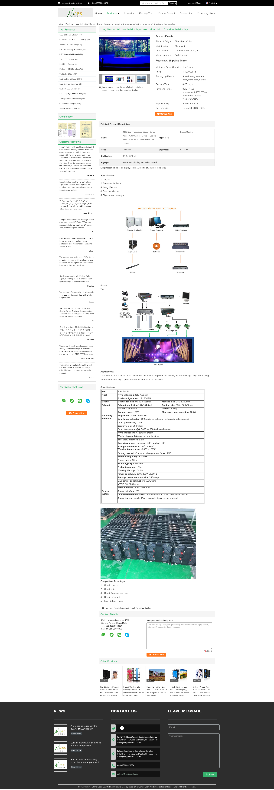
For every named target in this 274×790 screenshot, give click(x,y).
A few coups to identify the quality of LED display (84, 727)
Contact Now (166, 114)
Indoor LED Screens (68, 44)
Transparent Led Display (70, 98)
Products (112, 13)
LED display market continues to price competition (86, 744)
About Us (129, 13)
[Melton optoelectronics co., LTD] (75, 12)
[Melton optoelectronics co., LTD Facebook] (122, 727)
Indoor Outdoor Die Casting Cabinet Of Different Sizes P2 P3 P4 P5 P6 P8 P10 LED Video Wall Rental (133, 692)
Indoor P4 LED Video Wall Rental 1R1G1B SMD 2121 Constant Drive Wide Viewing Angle (202, 692)
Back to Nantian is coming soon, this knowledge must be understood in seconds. (86, 761)
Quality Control (166, 13)
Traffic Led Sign (66, 74)
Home (98, 13)
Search (172, 3)
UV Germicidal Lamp (68, 108)
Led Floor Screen (66, 64)
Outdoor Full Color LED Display (72, 39)
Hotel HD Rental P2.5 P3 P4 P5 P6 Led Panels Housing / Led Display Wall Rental (157, 691)
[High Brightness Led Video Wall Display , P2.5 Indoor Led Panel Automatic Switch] (180, 675)
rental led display (143, 608)
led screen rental (127, 608)
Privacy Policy (84, 787)
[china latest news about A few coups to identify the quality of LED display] (60, 731)
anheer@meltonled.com (72, 3)
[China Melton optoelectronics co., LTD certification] (67, 129)
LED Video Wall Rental (85, 24)
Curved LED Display (68, 103)
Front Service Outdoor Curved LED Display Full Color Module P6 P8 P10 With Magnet (109, 691)
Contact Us (186, 13)
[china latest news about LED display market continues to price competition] (60, 748)
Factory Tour (146, 13)
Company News (206, 13)
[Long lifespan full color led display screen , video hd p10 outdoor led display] (124, 53)
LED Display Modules (68, 84)
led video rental (112, 608)
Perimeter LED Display (69, 69)
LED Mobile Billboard (68, 79)
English (212, 3)
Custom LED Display (68, 89)
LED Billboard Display (68, 35)
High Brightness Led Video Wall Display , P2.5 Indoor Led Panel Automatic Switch (179, 691)
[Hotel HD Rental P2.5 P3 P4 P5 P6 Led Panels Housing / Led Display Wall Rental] (157, 675)
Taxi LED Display (66, 59)
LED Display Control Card (70, 93)
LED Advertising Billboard (70, 49)
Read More (76, 733)
